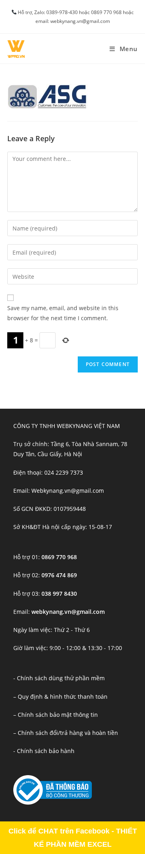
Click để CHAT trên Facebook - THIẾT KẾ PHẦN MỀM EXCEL (72, 837)
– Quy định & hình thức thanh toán (60, 696)
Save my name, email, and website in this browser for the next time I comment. (62, 313)
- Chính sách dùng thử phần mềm (59, 678)
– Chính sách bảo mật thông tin (55, 714)
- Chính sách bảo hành (44, 751)
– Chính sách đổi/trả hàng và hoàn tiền (65, 733)
